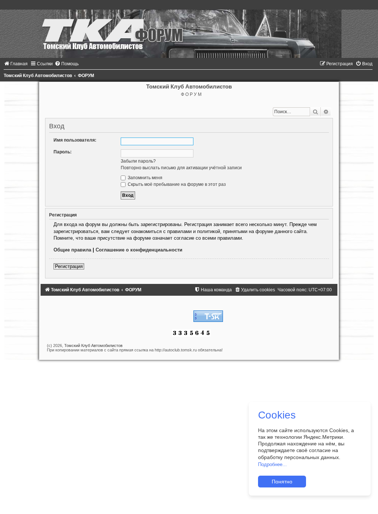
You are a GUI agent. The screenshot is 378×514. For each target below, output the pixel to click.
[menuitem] (16, 63)
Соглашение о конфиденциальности (139, 250)
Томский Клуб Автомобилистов (93, 345)
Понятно (282, 482)
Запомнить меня (144, 177)
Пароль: (63, 151)
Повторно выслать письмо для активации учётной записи (181, 167)
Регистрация (69, 266)
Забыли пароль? (138, 161)
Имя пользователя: (75, 140)
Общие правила (72, 250)
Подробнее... (272, 464)
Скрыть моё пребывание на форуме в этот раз (176, 184)
